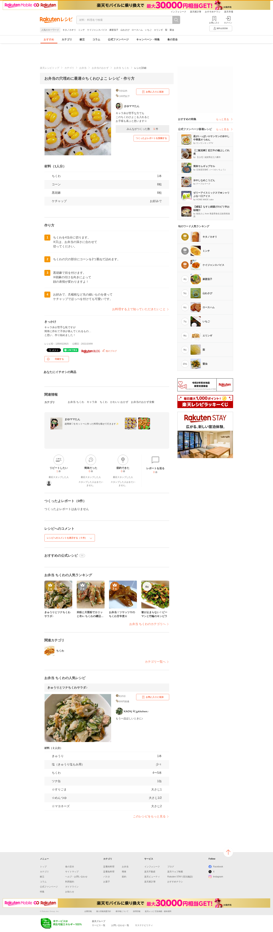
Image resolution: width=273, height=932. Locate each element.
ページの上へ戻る (228, 852)
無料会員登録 (222, 28)
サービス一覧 (98, 925)
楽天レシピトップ (49, 67)
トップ (43, 866)
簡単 (124, 871)
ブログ (170, 866)
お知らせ (69, 891)
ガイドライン (72, 886)
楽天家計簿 (195, 11)
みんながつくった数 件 (142, 128)
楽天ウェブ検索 (175, 871)
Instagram (218, 876)
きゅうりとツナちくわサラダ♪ (67, 687)
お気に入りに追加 (155, 91)
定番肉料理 (108, 866)
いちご (148, 30)
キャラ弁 (92, 401)
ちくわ (56, 176)
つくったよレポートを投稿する (151, 138)
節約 (124, 876)
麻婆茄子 (113, 30)
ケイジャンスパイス (97, 30)
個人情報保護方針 (103, 911)
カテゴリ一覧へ (155, 661)
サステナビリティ (144, 925)
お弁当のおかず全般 (142, 401)
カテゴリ (67, 39)
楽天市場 (228, 11)
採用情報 (136, 911)
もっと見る (222, 119)
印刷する (59, 359)
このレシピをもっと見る (149, 816)
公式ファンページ (118, 39)
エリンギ (158, 30)
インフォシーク (178, 11)
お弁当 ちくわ (121, 67)
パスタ (106, 876)
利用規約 (69, 881)
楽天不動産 (149, 871)
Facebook (218, 866)
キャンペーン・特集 (148, 39)
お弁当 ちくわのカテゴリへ (147, 624)
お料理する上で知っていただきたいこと (139, 309)
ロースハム (137, 30)
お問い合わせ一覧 (120, 925)
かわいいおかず (119, 401)
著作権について (122, 911)
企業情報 (88, 911)
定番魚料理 (108, 871)
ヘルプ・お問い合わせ (76, 876)
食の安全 (172, 39)
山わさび (125, 30)
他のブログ (111, 351)
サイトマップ (72, 871)
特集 (42, 891)
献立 (82, 39)
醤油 (172, 30)
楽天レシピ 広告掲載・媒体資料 (158, 911)
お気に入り (214, 23)
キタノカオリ (69, 30)
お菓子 (106, 881)
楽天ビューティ (152, 876)
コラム (96, 39)
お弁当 (83, 67)
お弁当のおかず (100, 67)
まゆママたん (72, 419)
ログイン (228, 23)
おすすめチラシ (212, 11)
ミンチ (81, 30)
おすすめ (49, 39)
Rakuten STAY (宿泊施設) (180, 876)
